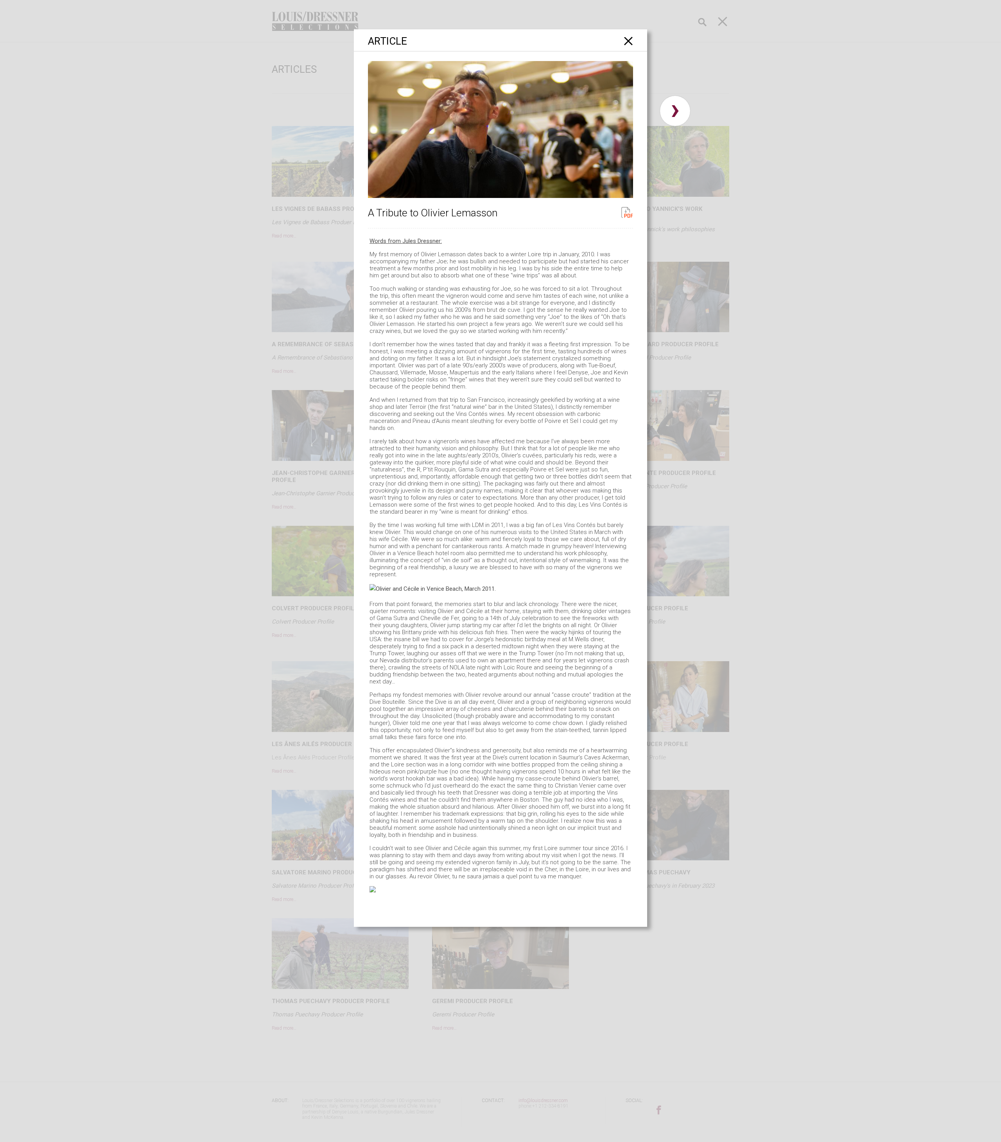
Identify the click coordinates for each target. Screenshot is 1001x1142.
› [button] (675, 111)
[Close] (628, 41)
